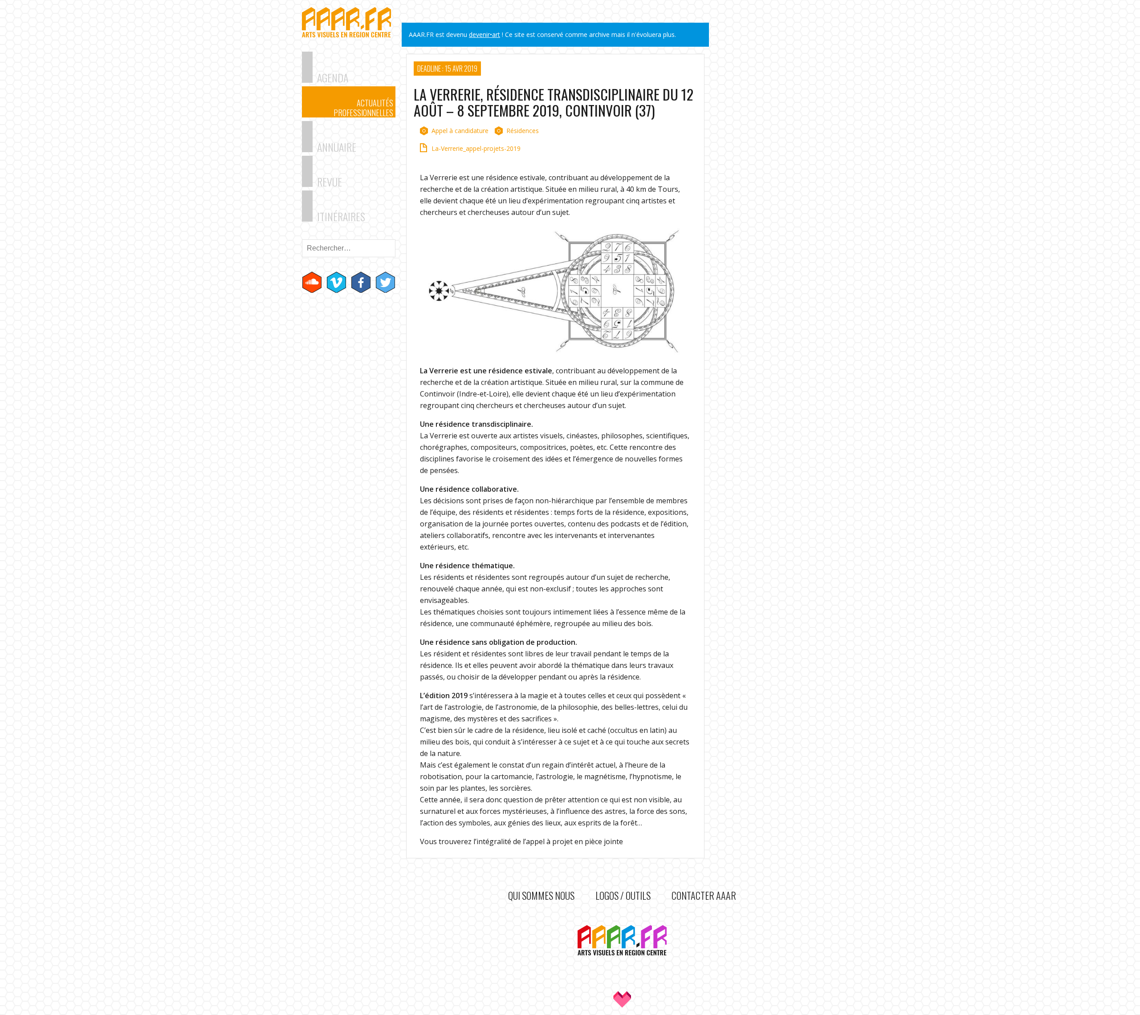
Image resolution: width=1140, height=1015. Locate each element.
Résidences (522, 130)
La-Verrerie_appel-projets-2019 (476, 148)
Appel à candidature (460, 130)
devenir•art (484, 34)
